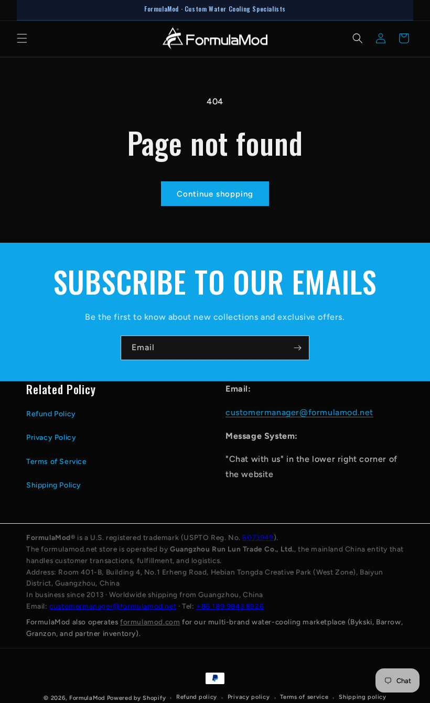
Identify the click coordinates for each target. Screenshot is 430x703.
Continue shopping (215, 194)
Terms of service (304, 697)
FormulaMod (87, 698)
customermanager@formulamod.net (299, 412)
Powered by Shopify (136, 698)
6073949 (257, 537)
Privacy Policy (51, 437)
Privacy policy (249, 697)
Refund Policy (51, 413)
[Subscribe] (297, 348)
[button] (22, 38)
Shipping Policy (53, 485)
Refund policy (196, 697)
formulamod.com (150, 622)
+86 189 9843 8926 (230, 606)
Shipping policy (362, 697)
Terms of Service (56, 461)
